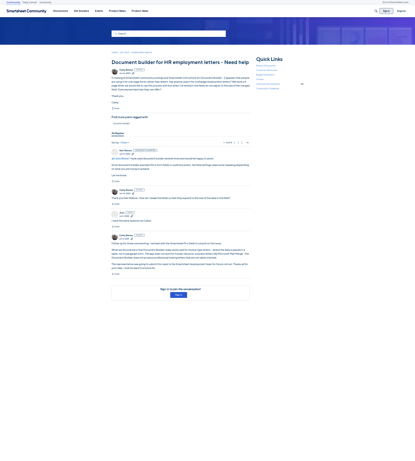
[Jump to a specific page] (247, 142)
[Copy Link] (133, 73)
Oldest (124, 142)
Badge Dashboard (265, 74)
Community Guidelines (267, 88)
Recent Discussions (266, 65)
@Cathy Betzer (120, 158)
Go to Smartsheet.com (395, 2)
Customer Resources (267, 70)
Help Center (30, 2)
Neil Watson (125, 150)
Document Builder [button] (121, 123)
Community (13, 2)
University (45, 2)
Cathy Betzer (126, 70)
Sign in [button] (178, 294)
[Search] (376, 11)
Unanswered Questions (279, 84)
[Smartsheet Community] (26, 11)
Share (115, 108)
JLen (121, 212)
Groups (260, 79)
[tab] (118, 133)
